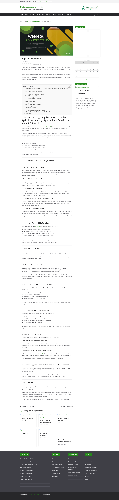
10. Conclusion (28, 113)
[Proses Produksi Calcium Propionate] (65, 430)
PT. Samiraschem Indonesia (31, 7)
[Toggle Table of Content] (68, 86)
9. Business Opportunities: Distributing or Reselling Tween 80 (37, 111)
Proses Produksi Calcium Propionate (64, 441)
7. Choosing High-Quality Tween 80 (32, 106)
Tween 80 (48, 126)
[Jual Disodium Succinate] (45, 430)
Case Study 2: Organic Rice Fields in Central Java (37, 110)
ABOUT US (32, 14)
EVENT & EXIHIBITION (58, 14)
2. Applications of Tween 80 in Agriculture (33, 91)
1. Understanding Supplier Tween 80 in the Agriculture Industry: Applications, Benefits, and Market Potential (46, 89)
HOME (26, 14)
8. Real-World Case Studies (30, 107)
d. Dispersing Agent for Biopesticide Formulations (37, 97)
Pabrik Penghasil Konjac (63, 419)
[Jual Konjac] (23, 430)
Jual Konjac (25, 433)
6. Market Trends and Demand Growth (33, 104)
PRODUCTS (48, 14)
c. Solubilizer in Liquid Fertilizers (34, 95)
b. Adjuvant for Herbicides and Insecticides (36, 94)
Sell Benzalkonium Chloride (29, 406)
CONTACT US (69, 14)
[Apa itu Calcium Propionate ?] (87, 87)
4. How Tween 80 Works (30, 101)
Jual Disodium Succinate (44, 434)
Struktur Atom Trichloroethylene (44, 1)
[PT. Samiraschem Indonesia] (22, 14)
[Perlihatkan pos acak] (97, 14)
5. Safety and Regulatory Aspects (32, 103)
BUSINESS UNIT (40, 14)
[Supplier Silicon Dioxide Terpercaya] (47, 415)
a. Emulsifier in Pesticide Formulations (35, 93)
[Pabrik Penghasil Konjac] (63, 415)
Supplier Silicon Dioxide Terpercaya (46, 421)
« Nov (86, 79)
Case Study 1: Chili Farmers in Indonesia (35, 108)
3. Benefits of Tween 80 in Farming (32, 100)
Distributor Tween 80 (65, 406)
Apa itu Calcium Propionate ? (82, 91)
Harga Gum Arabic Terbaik (27, 419)
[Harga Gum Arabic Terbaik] (27, 415)
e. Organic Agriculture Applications (34, 98)
